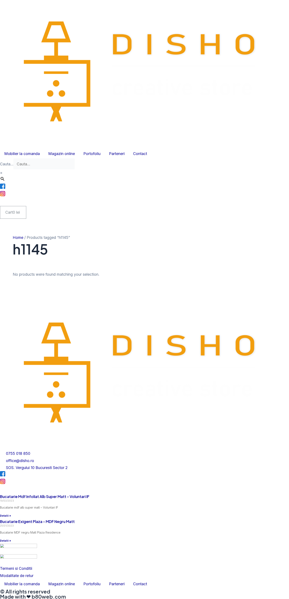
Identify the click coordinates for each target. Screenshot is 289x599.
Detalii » (5, 515)
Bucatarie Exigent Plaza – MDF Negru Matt (37, 521)
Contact (140, 153)
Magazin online (61, 153)
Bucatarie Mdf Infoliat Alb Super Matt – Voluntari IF (44, 496)
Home (18, 237)
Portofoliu (91, 153)
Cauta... (7, 164)
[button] (16, 568)
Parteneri (117, 153)
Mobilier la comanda (22, 153)
